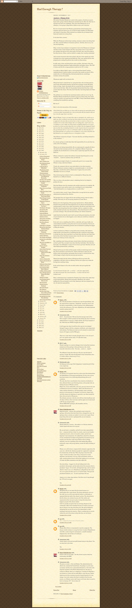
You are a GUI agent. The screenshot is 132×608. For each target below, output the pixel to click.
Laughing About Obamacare (43, 231)
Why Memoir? (43, 289)
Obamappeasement (44, 173)
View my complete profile (43, 97)
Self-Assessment (43, 282)
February (42, 316)
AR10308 (39, 361)
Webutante (39, 381)
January (42, 318)
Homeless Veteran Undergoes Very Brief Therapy (45, 252)
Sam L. (62, 300)
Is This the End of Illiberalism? (44, 167)
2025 (40, 128)
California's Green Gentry (45, 264)
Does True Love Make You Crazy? (45, 205)
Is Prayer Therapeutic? (45, 156)
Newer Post (56, 590)
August (41, 305)
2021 (40, 135)
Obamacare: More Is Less (45, 233)
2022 (40, 133)
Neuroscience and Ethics (45, 218)
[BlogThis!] (80, 291)
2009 (40, 325)
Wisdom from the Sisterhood (44, 284)
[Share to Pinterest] (87, 291)
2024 (40, 130)
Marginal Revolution (41, 370)
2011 (40, 322)
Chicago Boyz (40, 364)
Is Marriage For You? (44, 265)
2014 (40, 148)
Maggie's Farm (40, 369)
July (41, 307)
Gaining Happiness (44, 235)
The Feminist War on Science (44, 158)
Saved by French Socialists (43, 246)
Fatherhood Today (44, 216)
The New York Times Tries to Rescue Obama (45, 291)
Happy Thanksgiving (44, 161)
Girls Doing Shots (44, 211)
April (41, 312)
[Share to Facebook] (85, 291)
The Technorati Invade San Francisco (45, 163)
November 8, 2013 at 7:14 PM (65, 358)
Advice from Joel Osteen (45, 299)
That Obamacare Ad (44, 220)
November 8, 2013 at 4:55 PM (65, 339)
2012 (40, 320)
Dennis (61, 371)
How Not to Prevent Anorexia (44, 222)
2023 (40, 131)
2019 (40, 139)
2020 (40, 137)
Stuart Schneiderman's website (43, 379)
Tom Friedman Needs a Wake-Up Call (45, 279)
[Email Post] (75, 290)
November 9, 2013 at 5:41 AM (65, 419)
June (41, 308)
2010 (40, 323)
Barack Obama (60, 292)
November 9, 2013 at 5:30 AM (65, 368)
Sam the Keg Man (44, 209)
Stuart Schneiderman (43, 92)
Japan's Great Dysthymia (45, 249)
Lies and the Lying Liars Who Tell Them (45, 296)
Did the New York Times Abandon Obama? (45, 227)
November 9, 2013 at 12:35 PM (65, 535)
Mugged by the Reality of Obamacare (45, 243)
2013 (40, 150)
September (42, 303)
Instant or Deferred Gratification (44, 185)
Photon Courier (40, 375)
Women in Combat (44, 277)
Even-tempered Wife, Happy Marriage (44, 268)
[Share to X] (82, 291)
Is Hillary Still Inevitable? (45, 270)
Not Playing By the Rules (45, 179)
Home (74, 590)
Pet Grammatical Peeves (45, 294)
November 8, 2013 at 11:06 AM (66, 311)
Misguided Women (44, 287)
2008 (40, 327)
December (42, 152)
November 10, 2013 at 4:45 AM (66, 558)
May (41, 310)
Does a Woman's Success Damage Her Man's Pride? (45, 274)
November (42, 154)
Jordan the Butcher (44, 213)
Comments (41, 106)
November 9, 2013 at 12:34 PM (65, 522)
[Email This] (78, 291)
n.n (60, 519)
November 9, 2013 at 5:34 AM (65, 405)
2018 (40, 141)
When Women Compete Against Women (45, 198)
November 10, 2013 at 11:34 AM (66, 583)
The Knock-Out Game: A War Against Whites (45, 195)
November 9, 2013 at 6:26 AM (65, 485)
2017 (40, 143)
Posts (40, 103)
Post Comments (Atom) (67, 594)
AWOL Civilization (41, 363)
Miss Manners (40, 372)
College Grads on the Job (45, 215)
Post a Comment (58, 586)
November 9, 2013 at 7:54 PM (65, 549)
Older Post (92, 590)
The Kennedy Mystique (45, 207)
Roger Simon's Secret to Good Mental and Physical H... (45, 176)
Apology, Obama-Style (45, 258)
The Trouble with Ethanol (45, 237)
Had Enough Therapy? (50, 9)
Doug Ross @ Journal (42, 366)
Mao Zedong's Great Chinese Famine (44, 170)
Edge (38, 367)
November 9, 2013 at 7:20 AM (65, 515)
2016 (40, 145)
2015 (40, 146)
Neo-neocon (40, 373)
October (42, 301)
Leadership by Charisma (45, 225)
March (41, 314)
